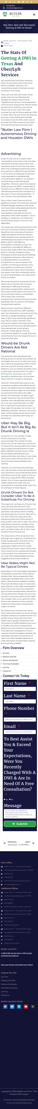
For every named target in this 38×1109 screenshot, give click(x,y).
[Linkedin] (19, 1007)
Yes (7, 800)
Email (10, 726)
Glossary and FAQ (9, 657)
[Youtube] (26, 1007)
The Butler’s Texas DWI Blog (14, 1100)
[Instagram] (33, 1007)
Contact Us (7, 671)
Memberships (29, 1100)
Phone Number (19, 708)
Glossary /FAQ (26, 1103)
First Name (16, 683)
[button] (34, 14)
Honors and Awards (10, 660)
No (12, 800)
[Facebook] (5, 1007)
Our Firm (6, 653)
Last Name (15, 695)
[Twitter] (12, 1007)
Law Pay (6, 667)
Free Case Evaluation (11, 664)
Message (13, 805)
